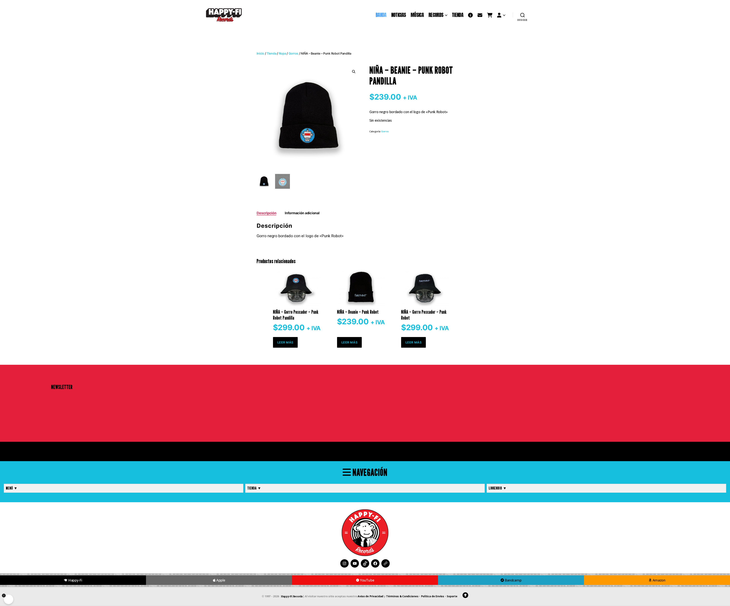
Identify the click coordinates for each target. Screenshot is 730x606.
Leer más (285, 342)
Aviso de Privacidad (370, 596)
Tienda (271, 53)
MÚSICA (417, 15)
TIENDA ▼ (254, 488)
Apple (220, 580)
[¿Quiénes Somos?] (470, 15)
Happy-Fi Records (292, 596)
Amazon (658, 580)
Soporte (452, 596)
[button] (353, 71)
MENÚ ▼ (12, 488)
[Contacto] (480, 15)
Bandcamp (513, 580)
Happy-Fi (74, 580)
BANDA (381, 15)
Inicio (260, 53)
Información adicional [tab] (302, 213)
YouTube (366, 580)
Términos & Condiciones (402, 596)
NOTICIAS (398, 15)
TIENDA (457, 15)
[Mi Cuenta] (501, 15)
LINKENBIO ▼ (498, 488)
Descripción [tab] (266, 213)
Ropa (282, 53)
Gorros (293, 53)
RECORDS (435, 15)
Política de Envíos (432, 596)
